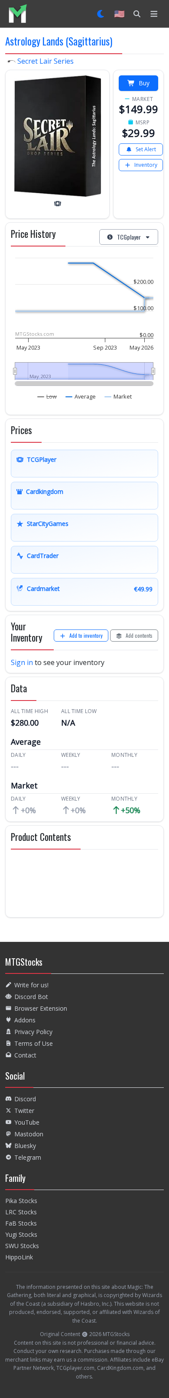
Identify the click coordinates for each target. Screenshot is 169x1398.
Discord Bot (31, 997)
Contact (25, 1055)
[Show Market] (118, 396)
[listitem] (17, 13)
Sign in (22, 662)
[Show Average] (81, 396)
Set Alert (146, 149)
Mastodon (28, 1134)
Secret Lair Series (45, 61)
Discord (25, 1099)
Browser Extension (40, 1008)
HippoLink (19, 1257)
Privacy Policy (33, 1032)
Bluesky (25, 1146)
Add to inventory (86, 635)
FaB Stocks (21, 1223)
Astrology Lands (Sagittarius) (58, 41)
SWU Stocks (22, 1246)
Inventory (145, 165)
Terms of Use (33, 1043)
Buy (144, 83)
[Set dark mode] (101, 13)
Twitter (24, 1110)
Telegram (27, 1157)
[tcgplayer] (57, 203)
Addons (25, 1020)
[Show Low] (47, 396)
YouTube (26, 1122)
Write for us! (31, 985)
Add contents (139, 635)
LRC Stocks (21, 1212)
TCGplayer (129, 236)
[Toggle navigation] (154, 13)
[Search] (137, 14)
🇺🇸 (119, 13)
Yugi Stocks (21, 1234)
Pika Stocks (21, 1201)
